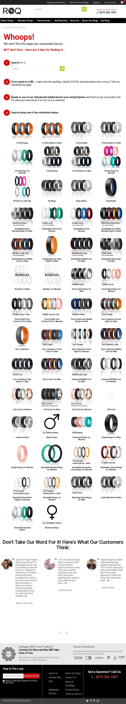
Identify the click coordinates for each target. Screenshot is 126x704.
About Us (74, 20)
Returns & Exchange (79, 2)
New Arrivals (44, 20)
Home (7, 27)
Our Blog (105, 20)
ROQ (12, 700)
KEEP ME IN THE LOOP (31, 676)
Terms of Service (73, 694)
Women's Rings (25, 20)
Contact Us (70, 677)
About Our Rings (90, 20)
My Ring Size (61, 20)
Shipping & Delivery (56, 2)
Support (96, 2)
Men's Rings (7, 20)
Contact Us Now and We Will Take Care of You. (39, 651)
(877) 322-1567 (107, 12)
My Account (110, 2)
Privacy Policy (8, 683)
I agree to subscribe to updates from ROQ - (20, 682)
